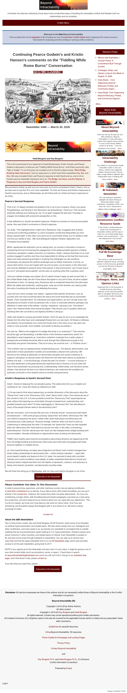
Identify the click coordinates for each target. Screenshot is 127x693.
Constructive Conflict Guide (73, 37)
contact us (42, 558)
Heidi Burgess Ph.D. (68, 659)
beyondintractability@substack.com (23, 555)
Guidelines (53, 626)
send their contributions (17, 491)
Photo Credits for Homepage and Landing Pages (63, 637)
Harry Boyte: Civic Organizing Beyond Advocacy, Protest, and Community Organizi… (111, 95)
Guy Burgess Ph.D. (46, 659)
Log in (5, 683)
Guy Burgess (65, 612)
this (78, 173)
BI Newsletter (58, 540)
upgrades (36, 37)
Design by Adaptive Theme (117, 691)
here (12, 540)
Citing (47, 632)
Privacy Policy (63, 642)
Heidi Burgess (81, 612)
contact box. (22, 494)
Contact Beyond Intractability (63, 648)
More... (99, 103)
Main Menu (63, 22)
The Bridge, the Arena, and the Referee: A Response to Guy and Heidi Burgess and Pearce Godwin (46, 180)
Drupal (69, 668)
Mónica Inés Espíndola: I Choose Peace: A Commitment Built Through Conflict (109, 62)
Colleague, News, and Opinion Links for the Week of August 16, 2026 (111, 73)
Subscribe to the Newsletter (48, 476)
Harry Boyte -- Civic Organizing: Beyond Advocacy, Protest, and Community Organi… (108, 84)
